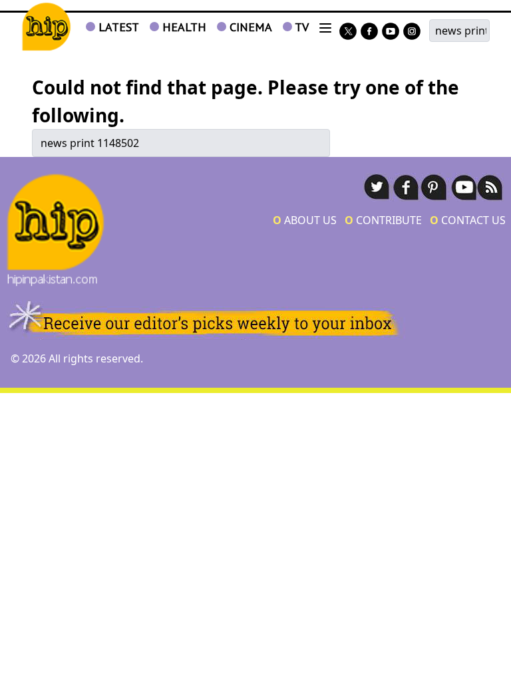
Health (182, 27)
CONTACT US (468, 220)
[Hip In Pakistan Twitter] (348, 32)
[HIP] (46, 27)
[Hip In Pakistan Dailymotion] (390, 32)
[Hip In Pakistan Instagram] (412, 32)
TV (300, 27)
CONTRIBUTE (383, 220)
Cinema (249, 27)
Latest (117, 27)
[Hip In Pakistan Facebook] (369, 32)
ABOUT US (305, 220)
